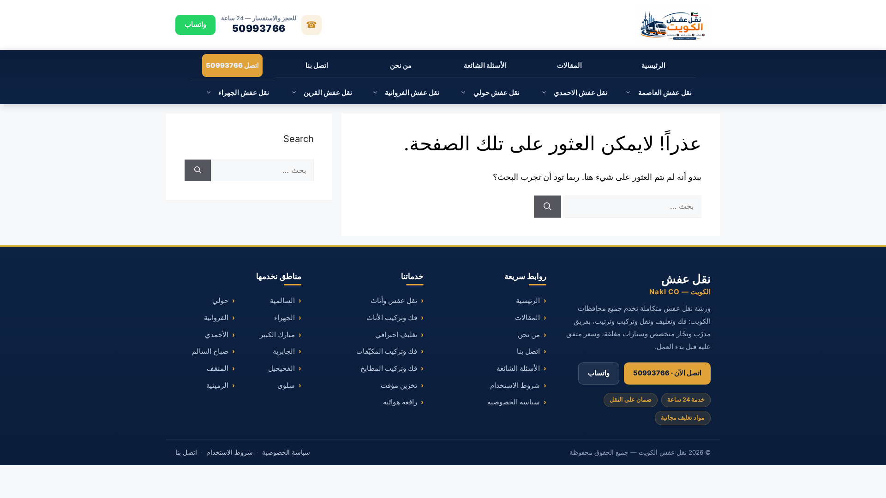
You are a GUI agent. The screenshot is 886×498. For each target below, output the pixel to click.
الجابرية (284, 351)
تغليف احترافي (396, 335)
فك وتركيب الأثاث (391, 318)
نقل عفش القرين (328, 93)
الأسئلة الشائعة (485, 65)
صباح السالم (210, 351)
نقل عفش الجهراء (243, 93)
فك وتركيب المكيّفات (386, 351)
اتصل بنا (316, 65)
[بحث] (547, 207)
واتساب (195, 24)
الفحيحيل (281, 368)
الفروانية (216, 318)
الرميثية (217, 385)
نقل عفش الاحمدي (580, 93)
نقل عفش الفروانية (412, 93)
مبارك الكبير (277, 335)
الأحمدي (216, 335)
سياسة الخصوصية (513, 402)
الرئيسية (653, 65)
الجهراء (284, 318)
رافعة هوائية (400, 402)
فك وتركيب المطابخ (388, 368)
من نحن (401, 65)
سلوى (286, 385)
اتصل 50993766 (232, 65)
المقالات (569, 65)
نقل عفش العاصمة (665, 93)
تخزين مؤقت (399, 385)
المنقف (217, 368)
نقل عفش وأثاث (394, 300)
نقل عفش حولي (496, 93)
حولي (220, 300)
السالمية (282, 300)
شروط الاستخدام (515, 385)
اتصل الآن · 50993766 (667, 373)
